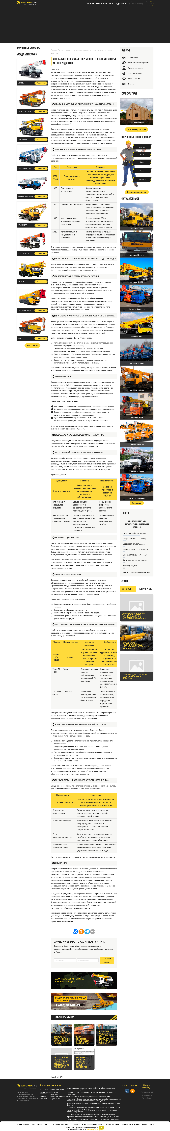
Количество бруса (136, 122)
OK (101, 1128)
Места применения (135, 73)
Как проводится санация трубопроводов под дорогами (88, 1097)
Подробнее (41, 83)
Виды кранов (121, 4)
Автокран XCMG (136, 282)
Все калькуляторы (137, 129)
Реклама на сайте (57, 1090)
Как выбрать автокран (45, 1093)
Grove (142, 154)
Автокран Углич (137, 417)
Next (151, 110)
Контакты (54, 1092)
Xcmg (142, 171)
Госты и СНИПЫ (134, 79)
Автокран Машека (137, 390)
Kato (142, 162)
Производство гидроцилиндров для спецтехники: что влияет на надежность (91, 1093)
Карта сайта (55, 1099)
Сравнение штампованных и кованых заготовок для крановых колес (93, 1107)
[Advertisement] (85, 26)
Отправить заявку (107, 960)
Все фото (136, 503)
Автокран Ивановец (136, 309)
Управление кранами (135, 68)
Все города (32, 345)
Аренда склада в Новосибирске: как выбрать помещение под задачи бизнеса (93, 1104)
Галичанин (142, 180)
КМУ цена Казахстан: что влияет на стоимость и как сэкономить (91, 1114)
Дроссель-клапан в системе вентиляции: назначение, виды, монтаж (93, 1117)
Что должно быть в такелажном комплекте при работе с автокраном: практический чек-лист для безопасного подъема (94, 1100)
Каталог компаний (44, 1097)
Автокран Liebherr (137, 255)
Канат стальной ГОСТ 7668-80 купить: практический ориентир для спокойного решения (92, 1111)
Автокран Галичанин (136, 498)
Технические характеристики (138, 63)
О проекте (44, 1090)
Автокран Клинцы (137, 363)
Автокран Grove (137, 228)
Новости (90, 4)
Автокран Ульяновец (136, 444)
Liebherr (142, 147)
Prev (122, 110)
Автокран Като (136, 336)
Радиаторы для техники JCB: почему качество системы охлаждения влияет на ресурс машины (93, 1120)
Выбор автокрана (104, 4)
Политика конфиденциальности (59, 1095)
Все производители (136, 192)
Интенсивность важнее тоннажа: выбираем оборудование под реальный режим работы (91, 1089)
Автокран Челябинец (136, 471)
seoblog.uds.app (94, 1129)
